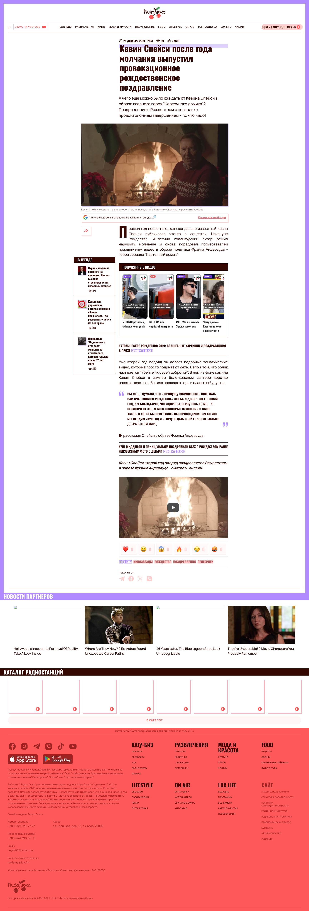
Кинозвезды (143, 561)
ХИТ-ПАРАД (181, 808)
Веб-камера (225, 802)
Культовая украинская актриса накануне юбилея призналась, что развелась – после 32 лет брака (99, 312)
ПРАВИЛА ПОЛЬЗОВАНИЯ (275, 791)
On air (189, 27)
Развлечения (84, 27)
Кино (101, 27)
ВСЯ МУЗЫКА (182, 791)
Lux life (226, 27)
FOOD (161, 27)
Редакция (267, 839)
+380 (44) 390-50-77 (22, 838)
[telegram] (122, 578)
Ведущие (223, 791)
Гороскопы (182, 762)
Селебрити (205, 561)
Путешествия (140, 808)
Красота (223, 756)
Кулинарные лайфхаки (275, 762)
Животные (181, 757)
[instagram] (24, 746)
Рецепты (266, 751)
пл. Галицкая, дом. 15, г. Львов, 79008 (78, 826)
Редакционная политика (276, 816)
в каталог (154, 720)
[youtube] (73, 746)
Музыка (136, 773)
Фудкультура (269, 768)
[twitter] (140, 578)
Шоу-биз (66, 27)
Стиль (222, 762)
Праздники (181, 768)
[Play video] (173, 507)
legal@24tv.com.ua (20, 850)
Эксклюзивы (139, 768)
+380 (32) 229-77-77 (21, 826)
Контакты (267, 827)
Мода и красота (120, 27)
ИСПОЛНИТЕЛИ (183, 797)
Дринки (266, 757)
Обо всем (137, 791)
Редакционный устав (274, 811)
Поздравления (184, 561)
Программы (225, 797)
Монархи (137, 751)
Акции (239, 27)
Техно (135, 802)
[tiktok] (61, 746)
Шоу (134, 762)
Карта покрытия (228, 808)
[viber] (149, 578)
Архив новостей (271, 833)
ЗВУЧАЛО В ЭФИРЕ (185, 802)
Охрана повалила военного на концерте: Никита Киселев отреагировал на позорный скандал (99, 277)
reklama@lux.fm (18, 862)
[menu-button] (9, 27)
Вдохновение (145, 27)
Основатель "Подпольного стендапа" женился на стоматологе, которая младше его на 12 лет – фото (98, 351)
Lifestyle (175, 27)
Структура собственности (277, 797)
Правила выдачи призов (276, 822)
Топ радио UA (207, 27)
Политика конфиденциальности (275, 804)
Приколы (180, 751)
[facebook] (131, 578)
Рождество (162, 561)
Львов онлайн (226, 813)
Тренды (222, 768)
